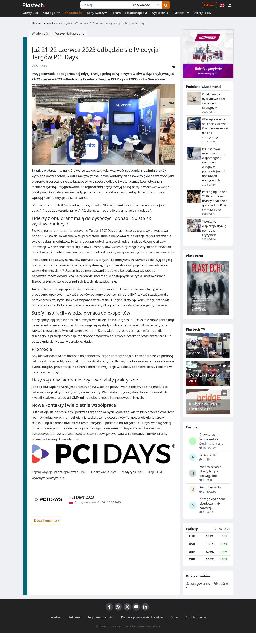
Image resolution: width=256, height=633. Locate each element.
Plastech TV (181, 13)
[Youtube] (136, 607)
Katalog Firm (52, 13)
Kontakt (56, 617)
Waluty (192, 529)
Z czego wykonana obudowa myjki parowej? (212, 503)
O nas (174, 617)
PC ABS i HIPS (208, 455)
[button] (229, 5)
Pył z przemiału (210, 487)
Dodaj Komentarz (46, 521)
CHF (192, 559)
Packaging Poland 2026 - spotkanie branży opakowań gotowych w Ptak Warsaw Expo (215, 201)
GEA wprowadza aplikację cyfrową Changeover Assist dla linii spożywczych (215, 128)
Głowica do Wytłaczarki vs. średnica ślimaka (211, 439)
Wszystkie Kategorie (69, 33)
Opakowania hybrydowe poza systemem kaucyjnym (214, 101)
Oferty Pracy (202, 13)
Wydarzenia (159, 13)
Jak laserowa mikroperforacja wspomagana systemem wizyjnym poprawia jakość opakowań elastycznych (213, 164)
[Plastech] (34, 5)
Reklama (209, 5)
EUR (192, 536)
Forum (116, 13)
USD (192, 544)
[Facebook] (109, 607)
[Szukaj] (166, 5)
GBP (192, 552)
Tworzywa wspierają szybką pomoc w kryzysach (214, 228)
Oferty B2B (30, 13)
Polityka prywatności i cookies (142, 617)
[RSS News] (118, 607)
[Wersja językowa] (222, 5)
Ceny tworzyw (97, 13)
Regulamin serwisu (100, 617)
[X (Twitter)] (127, 607)
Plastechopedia (136, 13)
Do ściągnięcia (195, 617)
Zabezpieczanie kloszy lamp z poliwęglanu (210, 471)
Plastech (37, 23)
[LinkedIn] (145, 607)
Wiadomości (73, 13)
